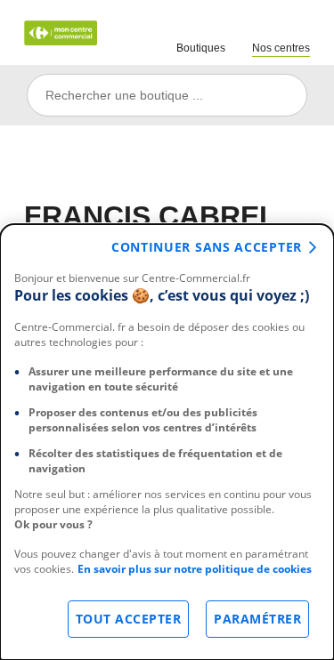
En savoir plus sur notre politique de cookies (194, 568)
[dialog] (167, 442)
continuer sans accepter (206, 246)
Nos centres (281, 48)
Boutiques (200, 48)
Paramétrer (257, 618)
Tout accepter (129, 618)
